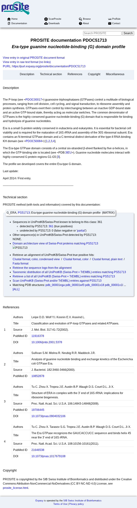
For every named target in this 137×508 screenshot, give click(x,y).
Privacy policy (76, 504)
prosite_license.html (15, 487)
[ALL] (16, 289)
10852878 (37, 376)
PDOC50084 (34, 141)
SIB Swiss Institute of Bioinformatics (82, 500)
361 (51, 226)
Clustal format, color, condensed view (36, 259)
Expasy (39, 500)
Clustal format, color (75, 259)
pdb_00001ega (55, 284)
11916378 (37, 335)
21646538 (37, 449)
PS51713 (24, 212)
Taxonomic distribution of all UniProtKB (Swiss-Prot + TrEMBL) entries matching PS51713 (69, 272)
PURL (7, 66)
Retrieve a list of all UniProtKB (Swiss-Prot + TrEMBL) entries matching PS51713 (64, 276)
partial (81, 230)
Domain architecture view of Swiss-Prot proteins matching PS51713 (55, 243)
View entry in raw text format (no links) (27, 62)
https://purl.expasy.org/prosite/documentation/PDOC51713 (48, 66)
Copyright (94, 74)
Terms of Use (60, 504)
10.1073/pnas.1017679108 (48, 456)
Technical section (51, 74)
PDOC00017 (34, 99)
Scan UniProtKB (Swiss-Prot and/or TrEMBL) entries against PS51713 (57, 280)
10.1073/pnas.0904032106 (48, 416)
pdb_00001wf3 (74, 284)
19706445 (37, 409)
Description (27, 74)
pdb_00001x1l (114, 284)
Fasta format (20, 263)
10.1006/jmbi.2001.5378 (46, 342)
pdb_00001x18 (94, 284)
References (75, 74)
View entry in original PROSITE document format (34, 57)
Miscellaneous (115, 74)
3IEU (68, 152)
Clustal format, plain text (107, 259)
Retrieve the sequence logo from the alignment (42, 267)
